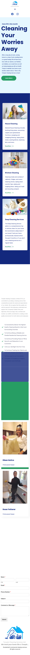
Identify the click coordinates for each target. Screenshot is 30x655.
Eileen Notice (8, 460)
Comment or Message (8, 605)
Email (3, 585)
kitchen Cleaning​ (12, 173)
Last (17, 582)
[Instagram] (17, 14)
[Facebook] (12, 14)
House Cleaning (11, 124)
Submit (4, 620)
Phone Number (6, 592)
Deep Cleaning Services (14, 219)
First (2, 582)
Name (3, 577)
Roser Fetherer (9, 509)
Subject (3, 599)
